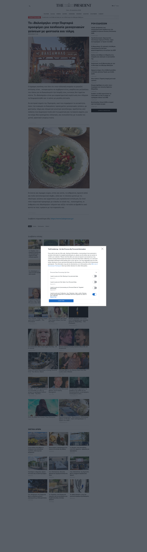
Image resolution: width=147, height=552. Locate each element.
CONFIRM (61, 300)
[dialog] (73, 276)
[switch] (94, 276)
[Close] (103, 249)
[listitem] (73, 272)
